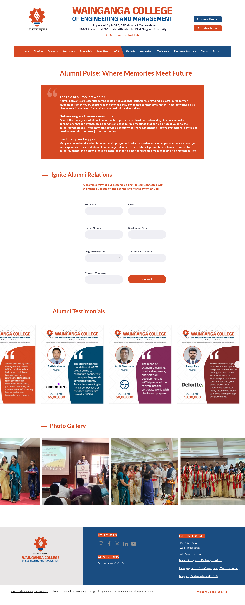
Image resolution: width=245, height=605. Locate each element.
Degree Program (95, 251)
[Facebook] (109, 544)
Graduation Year (138, 228)
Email (131, 204)
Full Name (91, 204)
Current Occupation (140, 251)
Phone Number (94, 228)
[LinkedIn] (125, 544)
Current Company (95, 273)
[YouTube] (133, 544)
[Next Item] (237, 364)
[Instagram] (101, 544)
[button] (39, 51)
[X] (117, 544)
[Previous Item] (7, 364)
